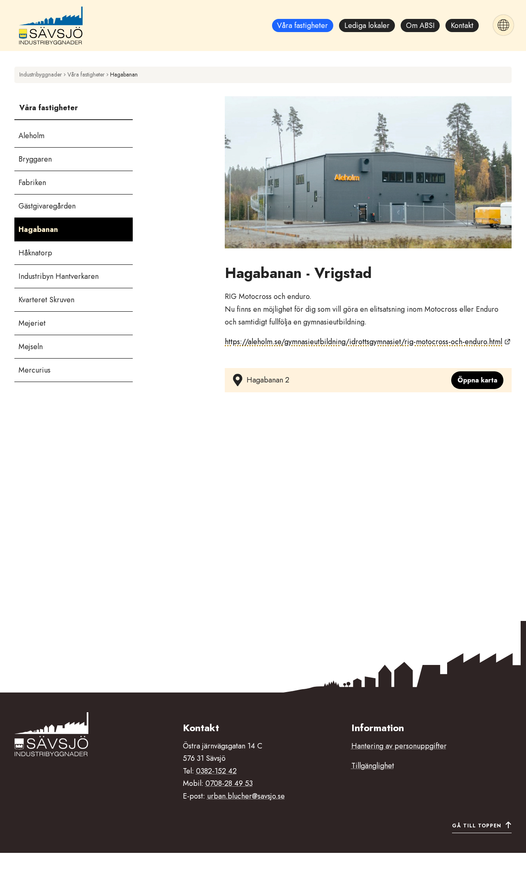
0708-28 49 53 (229, 783)
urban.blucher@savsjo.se (246, 796)
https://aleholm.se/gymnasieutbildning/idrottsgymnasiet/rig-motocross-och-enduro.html (367, 341)
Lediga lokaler (367, 25)
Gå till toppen (476, 825)
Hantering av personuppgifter (399, 746)
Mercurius (34, 370)
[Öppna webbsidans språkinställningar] (503, 25)
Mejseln (30, 346)
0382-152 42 (216, 771)
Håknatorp (35, 253)
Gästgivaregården (47, 206)
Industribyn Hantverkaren (58, 276)
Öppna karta (477, 380)
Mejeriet (32, 323)
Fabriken (32, 182)
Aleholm (31, 135)
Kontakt (462, 25)
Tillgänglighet (372, 765)
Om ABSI (420, 25)
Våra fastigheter (302, 25)
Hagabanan (38, 229)
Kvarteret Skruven (46, 299)
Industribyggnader (40, 74)
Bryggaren (35, 159)
